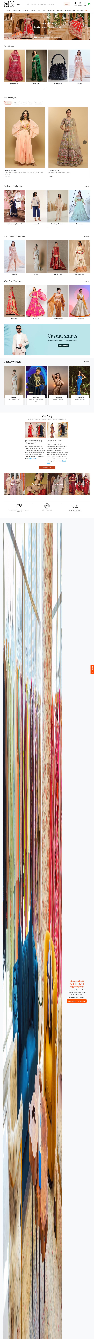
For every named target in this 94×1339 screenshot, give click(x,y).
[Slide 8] (58, 37)
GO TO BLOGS (47, 467)
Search (67, 4)
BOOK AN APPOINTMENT (77, 1001)
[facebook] (36, 494)
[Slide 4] (45, 37)
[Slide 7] (55, 37)
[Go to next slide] (85, 142)
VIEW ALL (87, 186)
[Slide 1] (35, 37)
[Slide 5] (48, 37)
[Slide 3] (42, 37)
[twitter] (14, 494)
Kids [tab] (30, 103)
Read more (32, 458)
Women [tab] (17, 103)
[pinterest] (79, 494)
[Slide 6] (52, 37)
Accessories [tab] (38, 103)
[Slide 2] (38, 37)
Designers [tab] (8, 103)
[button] (44, 89)
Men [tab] (24, 103)
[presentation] (46, 87)
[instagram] (58, 494)
